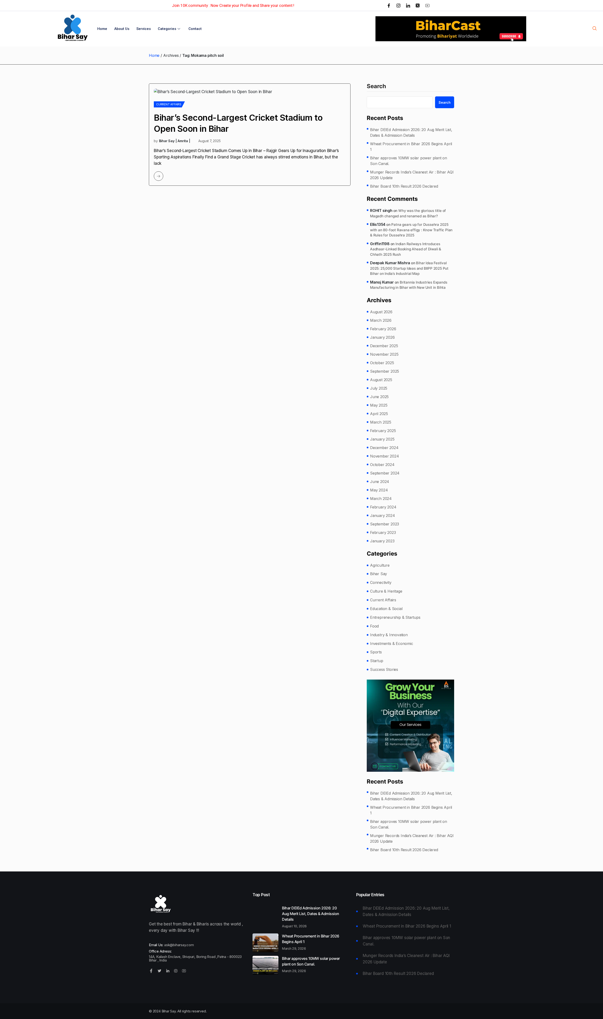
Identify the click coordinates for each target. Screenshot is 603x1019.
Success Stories (384, 669)
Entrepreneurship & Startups (395, 617)
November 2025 (384, 354)
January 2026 (382, 337)
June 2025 (379, 396)
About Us (121, 29)
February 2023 (383, 532)
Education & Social (386, 608)
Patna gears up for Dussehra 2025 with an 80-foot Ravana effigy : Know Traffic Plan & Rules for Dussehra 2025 (411, 229)
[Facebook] (388, 5)
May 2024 (379, 490)
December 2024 (384, 447)
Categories (167, 29)
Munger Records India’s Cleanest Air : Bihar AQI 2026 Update (412, 175)
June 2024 (379, 481)
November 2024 (384, 456)
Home (102, 29)
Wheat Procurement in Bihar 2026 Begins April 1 (411, 146)
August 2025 (381, 379)
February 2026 (383, 328)
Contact (195, 29)
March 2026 (380, 320)
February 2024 (383, 507)
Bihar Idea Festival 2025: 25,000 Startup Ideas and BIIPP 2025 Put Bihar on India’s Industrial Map (409, 268)
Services (143, 29)
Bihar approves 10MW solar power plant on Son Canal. (408, 161)
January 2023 (382, 541)
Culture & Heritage (386, 591)
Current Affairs (168, 104)
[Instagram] (398, 5)
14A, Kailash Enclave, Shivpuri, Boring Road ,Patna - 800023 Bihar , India (195, 958)
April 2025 (379, 413)
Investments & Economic (391, 643)
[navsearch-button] (594, 28)
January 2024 (382, 515)
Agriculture (380, 565)
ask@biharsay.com (179, 945)
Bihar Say (378, 573)
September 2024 (384, 473)
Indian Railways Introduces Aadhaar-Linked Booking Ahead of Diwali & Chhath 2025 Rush (405, 249)
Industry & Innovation (389, 634)
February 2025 (383, 430)
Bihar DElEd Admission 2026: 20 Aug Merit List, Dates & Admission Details (411, 132)
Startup (376, 660)
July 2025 (378, 388)
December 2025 (384, 345)
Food (374, 626)
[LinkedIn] (408, 5)
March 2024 (381, 498)
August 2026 (381, 311)
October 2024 (382, 464)
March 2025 (380, 422)
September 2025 (384, 371)
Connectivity (380, 582)
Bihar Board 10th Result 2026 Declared (404, 186)
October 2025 (382, 362)
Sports (376, 652)
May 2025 (378, 405)
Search (376, 86)
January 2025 (382, 439)
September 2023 (384, 524)
